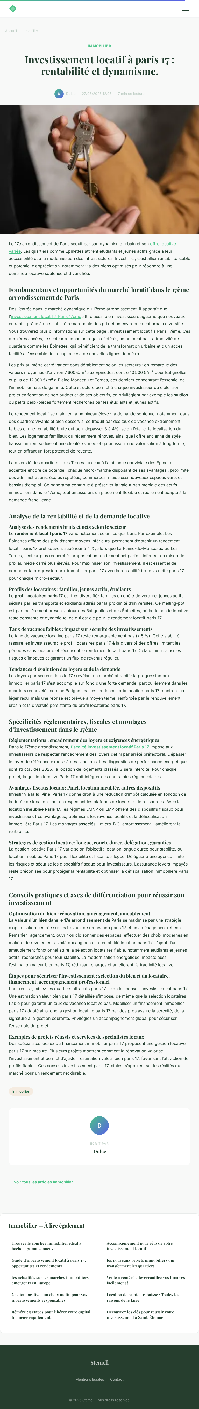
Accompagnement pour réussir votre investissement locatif (140, 1245)
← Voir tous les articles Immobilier (41, 1182)
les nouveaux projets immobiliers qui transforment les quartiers (140, 1263)
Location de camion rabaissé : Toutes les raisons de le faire (143, 1297)
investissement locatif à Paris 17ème (46, 316)
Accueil (11, 31)
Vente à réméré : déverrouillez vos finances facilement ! (146, 1280)
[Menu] (185, 9)
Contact (117, 1379)
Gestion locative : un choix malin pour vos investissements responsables (49, 1297)
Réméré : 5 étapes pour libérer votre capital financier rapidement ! (51, 1314)
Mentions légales (89, 1379)
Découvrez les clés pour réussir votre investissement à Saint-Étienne (140, 1314)
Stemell (99, 1362)
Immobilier (30, 31)
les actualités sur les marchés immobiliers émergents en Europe (50, 1280)
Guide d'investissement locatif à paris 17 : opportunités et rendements (49, 1263)
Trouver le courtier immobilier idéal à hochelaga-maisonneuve (46, 1245)
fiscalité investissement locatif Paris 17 (110, 746)
